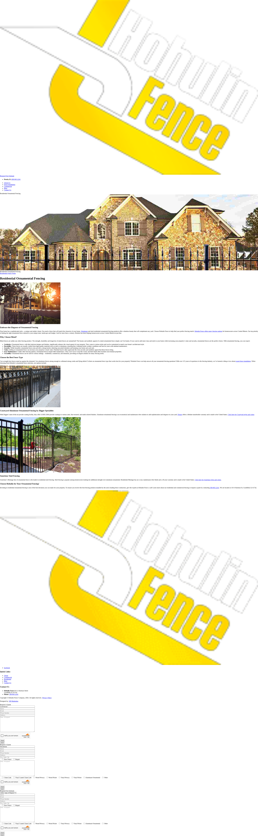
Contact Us (7, 190)
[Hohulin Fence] (129, 174)
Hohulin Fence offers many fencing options (208, 331)
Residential (8, 273)
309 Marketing (13, 701)
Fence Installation (9, 184)
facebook (7, 668)
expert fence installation (243, 361)
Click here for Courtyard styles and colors (241, 414)
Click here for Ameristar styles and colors (208, 480)
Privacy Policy (47, 698)
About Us (7, 183)
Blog (5, 188)
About (6, 675)
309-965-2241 (16, 179)
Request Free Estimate (7, 176)
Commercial (8, 186)
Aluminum (84, 331)
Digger (180, 414)
